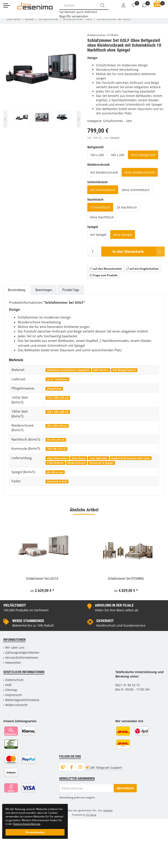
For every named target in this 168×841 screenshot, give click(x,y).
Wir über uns (14, 647)
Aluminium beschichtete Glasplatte (68, 370)
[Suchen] (102, 5)
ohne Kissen (78, 458)
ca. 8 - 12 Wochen (57, 379)
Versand (114, 137)
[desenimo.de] (35, 5)
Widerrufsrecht (16, 705)
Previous (12, 79)
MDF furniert (101, 370)
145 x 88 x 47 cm (56, 448)
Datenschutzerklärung (26, 823)
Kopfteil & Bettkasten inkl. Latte (130, 458)
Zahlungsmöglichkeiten (22, 652)
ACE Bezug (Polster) (124, 370)
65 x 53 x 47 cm (56, 439)
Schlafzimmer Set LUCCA (42, 579)
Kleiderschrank (76, 462)
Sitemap (11, 690)
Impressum (13, 695)
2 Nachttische (55, 462)
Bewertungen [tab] (43, 290)
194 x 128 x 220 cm (57, 411)
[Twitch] (63, 767)
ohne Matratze (98, 458)
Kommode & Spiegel (101, 462)
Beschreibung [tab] (16, 290)
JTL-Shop (91, 814)
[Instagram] (80, 767)
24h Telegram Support (105, 767)
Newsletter (13, 662)
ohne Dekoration (57, 458)
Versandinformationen (21, 657)
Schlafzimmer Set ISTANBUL (126, 579)
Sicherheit (105, 621)
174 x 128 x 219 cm (57, 397)
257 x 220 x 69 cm (57, 425)
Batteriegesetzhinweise (22, 700)
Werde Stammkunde (28, 621)
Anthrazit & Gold (57, 481)
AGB (8, 685)
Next (79, 79)
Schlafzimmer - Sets (117, 121)
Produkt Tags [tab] (70, 290)
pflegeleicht (54, 388)
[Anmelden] (123, 5)
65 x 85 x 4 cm (55, 472)
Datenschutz (14, 680)
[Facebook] (71, 767)
